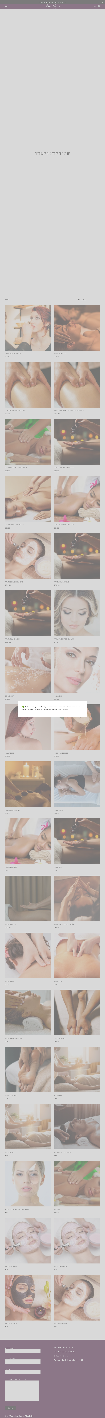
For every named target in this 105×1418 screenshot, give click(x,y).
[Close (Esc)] (85, 703)
